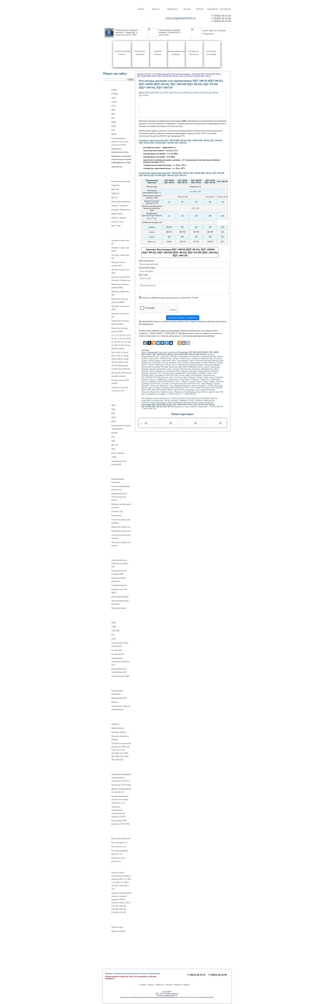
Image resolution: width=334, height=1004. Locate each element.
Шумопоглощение (118, 931)
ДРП (113, 110)
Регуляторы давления (119, 176)
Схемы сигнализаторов (120, 676)
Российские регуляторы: (120, 181)
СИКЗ (113, 623)
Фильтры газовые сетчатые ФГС (118, 264)
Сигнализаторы (119, 617)
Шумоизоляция (119, 922)
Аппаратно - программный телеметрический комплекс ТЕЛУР (118, 812)
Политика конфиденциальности (167, 995)
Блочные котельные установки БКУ (119, 572)
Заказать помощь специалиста (183, 318)
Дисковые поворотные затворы (120, 737)
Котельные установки (119, 555)
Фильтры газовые (119, 235)
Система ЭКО (116, 650)
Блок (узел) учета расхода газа (118, 859)
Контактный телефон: (147, 268)
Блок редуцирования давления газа (119, 852)
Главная (141, 9)
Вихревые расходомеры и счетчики (121, 505)
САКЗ (113, 627)
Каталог (150, 985)
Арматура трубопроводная (119, 719)
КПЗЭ (113, 417)
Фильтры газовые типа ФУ (120, 315)
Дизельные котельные (120, 597)
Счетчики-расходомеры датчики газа (120, 488)
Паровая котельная (118, 608)
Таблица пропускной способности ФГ (119, 389)
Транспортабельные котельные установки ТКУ (119, 563)
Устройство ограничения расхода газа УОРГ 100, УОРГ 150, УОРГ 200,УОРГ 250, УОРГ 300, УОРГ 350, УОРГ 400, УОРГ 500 (121, 751)
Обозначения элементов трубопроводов (120, 707)
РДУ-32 (114, 198)
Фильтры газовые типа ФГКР (120, 249)
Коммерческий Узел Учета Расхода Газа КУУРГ (119, 497)
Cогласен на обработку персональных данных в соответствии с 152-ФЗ (170, 298)
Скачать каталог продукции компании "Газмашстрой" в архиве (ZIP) (170, 32)
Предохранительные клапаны (119, 400)
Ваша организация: (146, 261)
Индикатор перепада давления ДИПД (119, 300)
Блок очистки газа (118, 847)
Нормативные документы (119, 957)
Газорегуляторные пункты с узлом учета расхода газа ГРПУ (120, 141)
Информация (172, 9)
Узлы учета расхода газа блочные (120, 536)
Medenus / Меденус (118, 218)
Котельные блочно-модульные (118, 579)
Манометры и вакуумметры (119, 940)
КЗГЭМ (114, 433)
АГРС (119, 833)
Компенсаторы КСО (119, 698)
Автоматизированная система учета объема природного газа (119, 799)
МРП (113, 114)
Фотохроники (225, 9)
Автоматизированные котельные (120, 602)
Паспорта (119, 951)
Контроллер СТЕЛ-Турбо (121, 785)
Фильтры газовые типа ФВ (120, 293)
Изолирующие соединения (117, 692)
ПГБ (113, 130)
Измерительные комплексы (117, 480)
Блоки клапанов (117, 453)
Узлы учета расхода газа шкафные (120, 521)
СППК (113, 457)
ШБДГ (114, 122)
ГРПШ (114, 90)
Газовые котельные (118, 585)
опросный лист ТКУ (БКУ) (119, 591)
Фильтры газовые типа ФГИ (120, 271)
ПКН (113, 405)
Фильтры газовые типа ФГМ (120, 307)
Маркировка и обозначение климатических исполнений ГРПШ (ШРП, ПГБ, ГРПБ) (121, 159)
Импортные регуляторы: (120, 202)
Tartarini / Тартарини (119, 206)
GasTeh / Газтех (117, 222)
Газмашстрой (152, 352)
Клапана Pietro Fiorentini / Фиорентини (121, 427)
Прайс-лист (159, 985)
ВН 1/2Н (114, 445)
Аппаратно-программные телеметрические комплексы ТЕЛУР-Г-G (121, 777)
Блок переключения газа (120, 839)
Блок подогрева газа (119, 843)
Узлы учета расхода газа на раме (120, 544)
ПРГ (113, 118)
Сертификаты (212, 9)
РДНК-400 (115, 185)
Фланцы (114, 702)
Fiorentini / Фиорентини (120, 210)
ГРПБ (113, 126)
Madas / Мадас (117, 214)
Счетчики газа (117, 512)
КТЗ (113, 437)
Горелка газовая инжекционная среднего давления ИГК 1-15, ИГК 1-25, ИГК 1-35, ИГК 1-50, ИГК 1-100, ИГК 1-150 (121, 881)
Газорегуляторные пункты (119, 84)
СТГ (113, 635)
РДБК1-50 (115, 193)
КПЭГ (113, 421)
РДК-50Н (115, 189)
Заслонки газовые (118, 732)
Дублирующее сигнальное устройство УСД (120, 661)
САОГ (113, 639)
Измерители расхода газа (121, 531)
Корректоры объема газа (120, 527)
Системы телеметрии (119, 769)
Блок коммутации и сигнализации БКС (119, 670)
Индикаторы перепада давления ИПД (120, 286)
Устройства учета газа (119, 474)
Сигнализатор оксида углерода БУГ (119, 644)
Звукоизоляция (117, 927)
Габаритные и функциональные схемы (120, 150)
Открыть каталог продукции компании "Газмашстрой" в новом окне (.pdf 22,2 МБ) (126, 32)
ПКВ (113, 409)
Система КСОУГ (117, 654)
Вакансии (156, 9)
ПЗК (113, 441)
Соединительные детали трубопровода (121, 685)
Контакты (200, 9)
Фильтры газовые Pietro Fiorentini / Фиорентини (120, 278)
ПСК (113, 449)
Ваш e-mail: (143, 275)
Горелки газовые (119, 867)
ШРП (113, 98)
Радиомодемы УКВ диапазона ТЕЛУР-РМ (120, 822)
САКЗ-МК (115, 631)
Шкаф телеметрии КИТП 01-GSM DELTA (121, 790)
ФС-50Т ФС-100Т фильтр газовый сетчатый (121, 374)
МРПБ (113, 134)
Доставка (187, 9)
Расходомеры (116, 516)
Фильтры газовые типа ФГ (120, 242)
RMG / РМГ (116, 226)
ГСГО (113, 106)
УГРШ (114, 102)
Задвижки (115, 724)
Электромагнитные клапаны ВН (118, 462)
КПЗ (113, 413)
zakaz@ (180, 18)
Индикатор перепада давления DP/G (119, 329)
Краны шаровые (117, 728)
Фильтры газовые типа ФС (120, 256)
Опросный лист (117, 167)
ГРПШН (114, 94)
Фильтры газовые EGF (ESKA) (120, 381)
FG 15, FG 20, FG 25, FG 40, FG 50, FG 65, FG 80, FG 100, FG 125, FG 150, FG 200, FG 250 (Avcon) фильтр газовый (121, 341)
